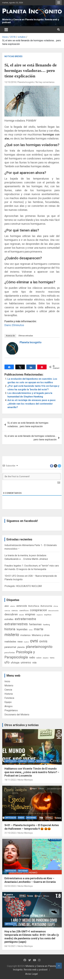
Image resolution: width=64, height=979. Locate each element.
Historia (8, 693)
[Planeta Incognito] (12, 343)
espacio (40, 615)
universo (26, 662)
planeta (21, 647)
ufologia (15, 662)
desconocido (53, 611)
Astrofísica (33, 606)
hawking (46, 624)
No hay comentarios (45, 82)
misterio (11, 634)
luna (30, 630)
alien (6, 606)
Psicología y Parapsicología (19, 654)
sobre (38, 657)
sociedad (41, 761)
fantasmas (35, 624)
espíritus (47, 615)
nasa (20, 641)
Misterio (8, 685)
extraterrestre (25, 619)
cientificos (24, 610)
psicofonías (9, 652)
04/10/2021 (10, 946)
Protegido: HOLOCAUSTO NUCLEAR (23, 586)
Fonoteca (9, 698)
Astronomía (46, 606)
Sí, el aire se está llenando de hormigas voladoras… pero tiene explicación (27, 424)
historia (9, 629)
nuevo (26, 642)
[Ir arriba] (59, 966)
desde (21, 615)
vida (34, 662)
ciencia (7, 611)
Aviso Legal (31, 973)
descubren (11, 614)
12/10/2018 (10, 82)
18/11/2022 (10, 780)
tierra (52, 657)
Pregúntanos (11, 710)
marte (38, 629)
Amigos (8, 706)
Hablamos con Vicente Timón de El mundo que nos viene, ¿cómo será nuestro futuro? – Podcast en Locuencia (31, 772)
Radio (31, 761)
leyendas (22, 629)
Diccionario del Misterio (16, 714)
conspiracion (38, 610)
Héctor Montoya (25, 780)
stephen (46, 658)
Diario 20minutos (14, 325)
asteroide (21, 605)
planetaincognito (39, 647)
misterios (25, 635)
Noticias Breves (13, 56)
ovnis (43, 641)
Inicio (7, 681)
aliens (12, 606)
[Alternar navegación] (6, 29)
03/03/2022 (10, 886)
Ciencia (8, 689)
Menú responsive (59, 2)
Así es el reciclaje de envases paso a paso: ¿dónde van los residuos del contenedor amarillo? (31, 404)
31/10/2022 (10, 833)
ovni (34, 640)
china (55, 606)
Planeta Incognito (26, 82)
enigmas (30, 614)
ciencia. (14, 610)
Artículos (10, 761)
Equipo (8, 702)
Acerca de (10, 336)
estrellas (8, 619)
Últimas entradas (25, 336)
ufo (7, 662)
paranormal (10, 647)
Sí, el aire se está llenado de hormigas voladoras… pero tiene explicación (30, 438)
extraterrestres (16, 624)
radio (32, 657)
